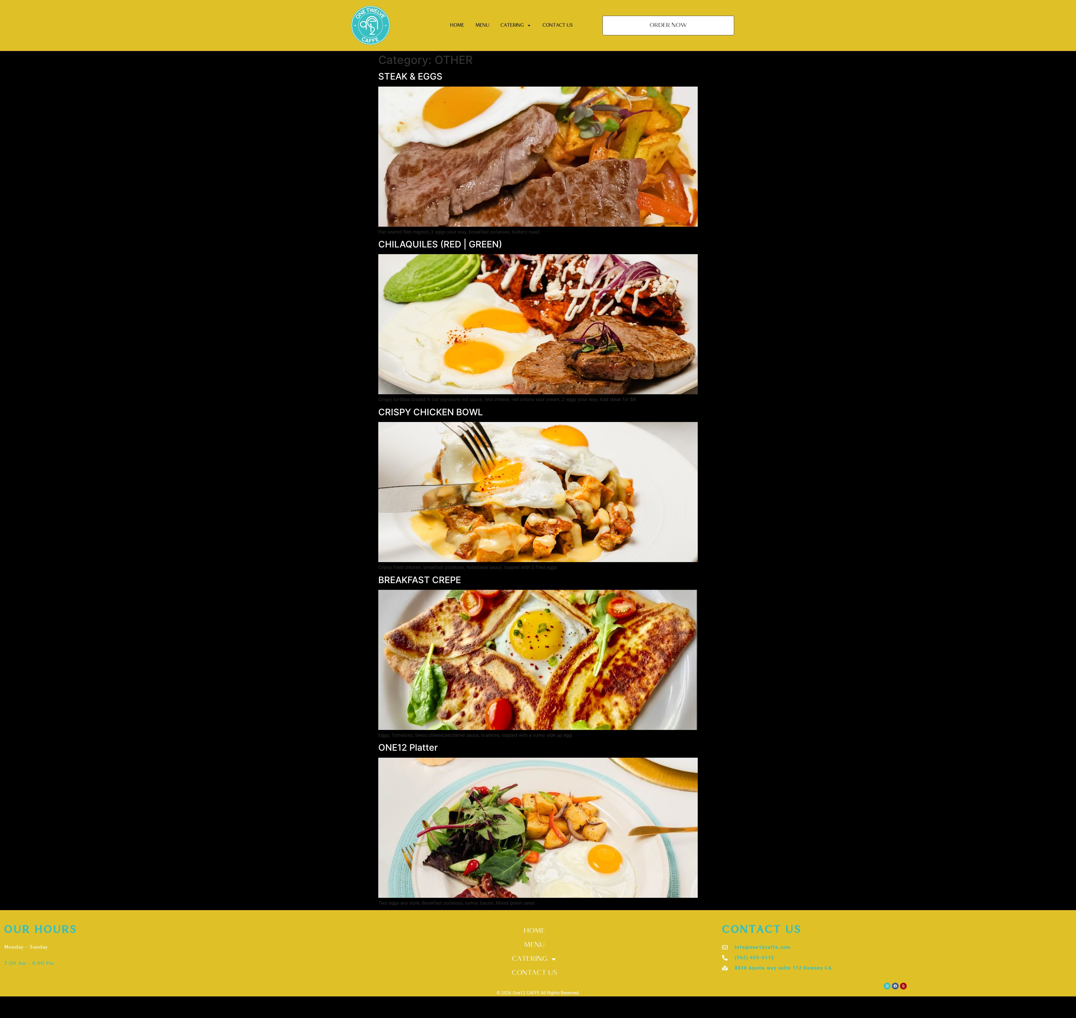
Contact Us (557, 25)
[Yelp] (903, 986)
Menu (482, 25)
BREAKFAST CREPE (419, 579)
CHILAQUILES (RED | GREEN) (440, 244)
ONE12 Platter (408, 747)
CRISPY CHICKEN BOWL (430, 412)
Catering (512, 25)
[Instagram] (887, 986)
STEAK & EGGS (410, 76)
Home (457, 25)
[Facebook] (895, 986)
